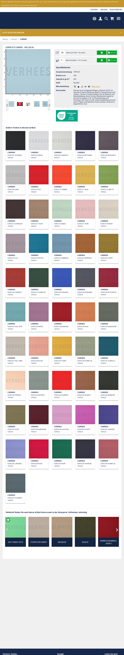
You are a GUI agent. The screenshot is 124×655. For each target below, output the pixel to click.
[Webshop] (112, 19)
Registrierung (116, 10)
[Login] (100, 19)
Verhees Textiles (13, 20)
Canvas (14, 39)
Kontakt (94, 10)
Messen (104, 10)
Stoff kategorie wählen (13, 33)
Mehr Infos (96, 87)
